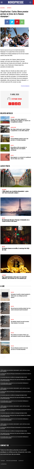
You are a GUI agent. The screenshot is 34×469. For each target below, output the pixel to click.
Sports (9, 8)
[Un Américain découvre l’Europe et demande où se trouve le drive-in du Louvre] (15, 206)
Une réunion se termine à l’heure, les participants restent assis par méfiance (20, 335)
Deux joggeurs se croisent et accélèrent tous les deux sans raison (21, 157)
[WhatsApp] (21, 21)
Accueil (2, 8)
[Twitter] (12, 21)
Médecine (13, 127)
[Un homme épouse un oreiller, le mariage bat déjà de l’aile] (15, 235)
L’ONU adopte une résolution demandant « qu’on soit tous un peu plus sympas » (15, 192)
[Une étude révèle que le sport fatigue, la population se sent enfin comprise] (5, 129)
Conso (4, 275)
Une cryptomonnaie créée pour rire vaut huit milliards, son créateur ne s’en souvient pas (14, 277)
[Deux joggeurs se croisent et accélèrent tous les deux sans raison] (5, 157)
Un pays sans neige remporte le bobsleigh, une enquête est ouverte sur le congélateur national (20, 120)
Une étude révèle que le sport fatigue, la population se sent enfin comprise (20, 129)
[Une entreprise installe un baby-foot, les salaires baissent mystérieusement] (5, 308)
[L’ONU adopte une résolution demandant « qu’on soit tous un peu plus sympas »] (15, 178)
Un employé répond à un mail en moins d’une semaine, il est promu (20, 322)
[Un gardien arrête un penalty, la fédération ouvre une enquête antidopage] (5, 148)
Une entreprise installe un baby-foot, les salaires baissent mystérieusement (20, 309)
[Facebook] (7, 21)
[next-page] (4, 357)
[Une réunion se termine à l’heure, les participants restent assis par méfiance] (5, 335)
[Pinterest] (17, 21)
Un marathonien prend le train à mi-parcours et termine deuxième (20, 139)
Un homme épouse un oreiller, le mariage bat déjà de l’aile (15, 249)
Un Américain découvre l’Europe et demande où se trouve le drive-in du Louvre (15, 220)
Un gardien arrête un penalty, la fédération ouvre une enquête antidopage (19, 148)
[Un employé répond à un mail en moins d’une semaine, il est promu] (5, 321)
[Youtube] (19, 103)
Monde (13, 117)
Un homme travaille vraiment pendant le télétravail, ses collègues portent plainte (20, 295)
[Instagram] (13, 103)
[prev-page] (1, 357)
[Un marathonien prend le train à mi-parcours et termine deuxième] (5, 138)
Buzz (12, 136)
